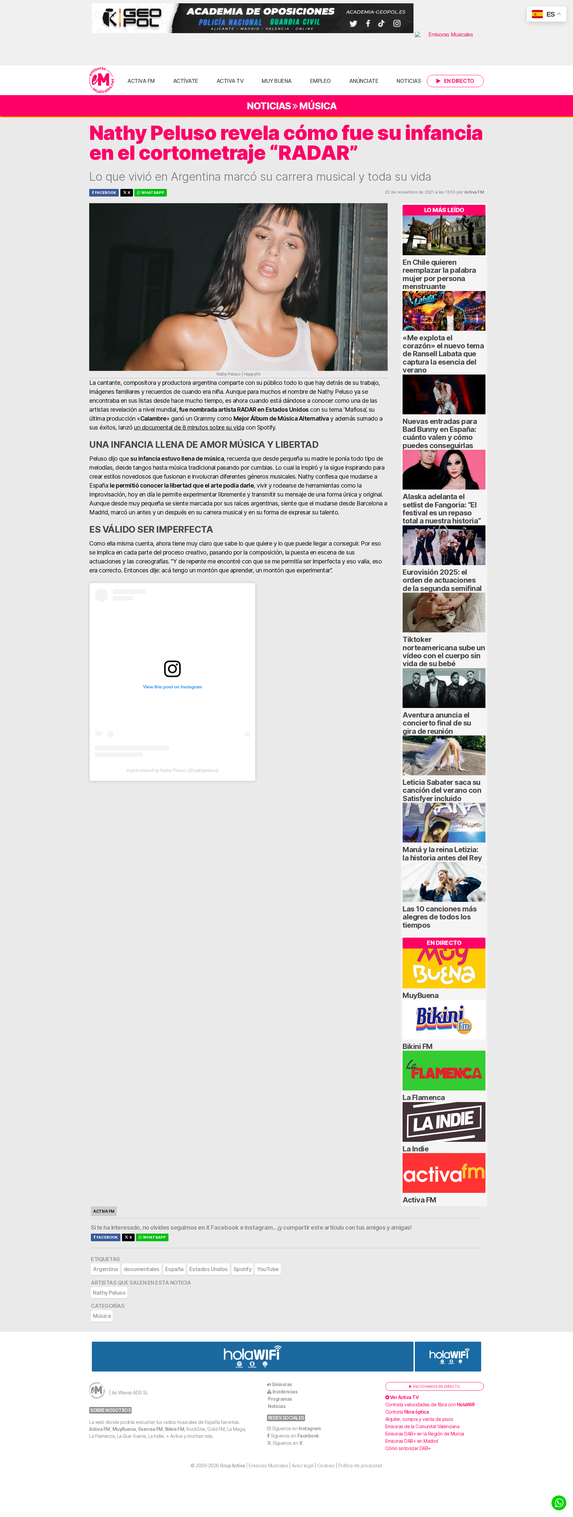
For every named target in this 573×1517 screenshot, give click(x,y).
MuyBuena (420, 995)
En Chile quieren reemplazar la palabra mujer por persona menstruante (439, 274)
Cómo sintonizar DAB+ (408, 1448)
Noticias (409, 81)
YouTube (268, 1269)
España (174, 1269)
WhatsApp (152, 192)
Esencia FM (150, 1429)
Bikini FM (418, 1046)
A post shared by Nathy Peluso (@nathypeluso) (173, 770)
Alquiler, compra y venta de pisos (419, 1419)
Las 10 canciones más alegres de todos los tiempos (440, 916)
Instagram (259, 1227)
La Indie (415, 1148)
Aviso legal (303, 1465)
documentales (141, 1269)
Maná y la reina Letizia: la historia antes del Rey (442, 853)
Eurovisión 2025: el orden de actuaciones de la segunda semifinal (442, 580)
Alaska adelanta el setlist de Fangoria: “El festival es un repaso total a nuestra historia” (442, 508)
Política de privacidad (360, 1465)
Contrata (407, 1412)
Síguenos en (296, 1428)
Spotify (242, 1269)
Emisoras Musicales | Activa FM (101, 80)
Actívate (185, 81)
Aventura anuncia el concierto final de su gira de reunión (437, 723)
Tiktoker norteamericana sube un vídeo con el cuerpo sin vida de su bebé (444, 651)
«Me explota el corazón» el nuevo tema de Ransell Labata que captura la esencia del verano (443, 354)
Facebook (105, 192)
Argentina (105, 1269)
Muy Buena (277, 81)
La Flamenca (424, 1097)
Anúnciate (364, 81)
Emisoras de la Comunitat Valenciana (422, 1426)
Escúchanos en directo (436, 1386)
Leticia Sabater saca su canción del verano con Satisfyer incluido (442, 790)
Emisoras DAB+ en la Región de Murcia (424, 1433)
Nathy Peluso (109, 1292)
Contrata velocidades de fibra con (430, 1404)
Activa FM (141, 81)
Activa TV (230, 81)
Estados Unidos (208, 1269)
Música (318, 106)
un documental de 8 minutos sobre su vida (189, 427)
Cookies (326, 1465)
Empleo (320, 81)
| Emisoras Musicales (254, 1465)
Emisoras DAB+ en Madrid (411, 1441)
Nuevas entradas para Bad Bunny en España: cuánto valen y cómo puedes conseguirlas (440, 433)
